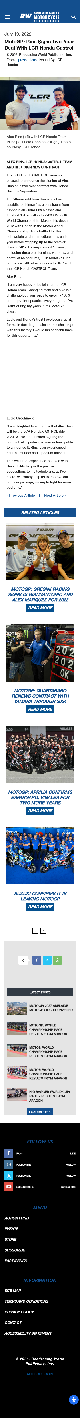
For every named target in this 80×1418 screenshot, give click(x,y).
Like (73, 1153)
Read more (40, 607)
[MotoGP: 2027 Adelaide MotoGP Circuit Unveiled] (17, 1008)
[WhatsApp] (57, 960)
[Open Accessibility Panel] (74, 1400)
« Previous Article (21, 495)
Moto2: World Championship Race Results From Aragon (48, 1051)
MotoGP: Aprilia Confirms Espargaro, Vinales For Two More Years (40, 797)
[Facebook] (36, 960)
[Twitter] (47, 960)
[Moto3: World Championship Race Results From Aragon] (17, 1072)
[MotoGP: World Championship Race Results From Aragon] (17, 1028)
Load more (38, 1112)
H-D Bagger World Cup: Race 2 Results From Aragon (49, 1096)
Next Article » (55, 495)
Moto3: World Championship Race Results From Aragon (48, 1074)
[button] (7, 17)
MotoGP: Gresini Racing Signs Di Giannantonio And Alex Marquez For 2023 (40, 594)
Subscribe (68, 1186)
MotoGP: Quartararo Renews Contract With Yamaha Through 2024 (40, 696)
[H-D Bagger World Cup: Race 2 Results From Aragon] (17, 1094)
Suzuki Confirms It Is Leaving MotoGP (40, 896)
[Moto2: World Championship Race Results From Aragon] (17, 1050)
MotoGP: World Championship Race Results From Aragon (48, 1029)
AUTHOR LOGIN (40, 1374)
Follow (71, 1164)
